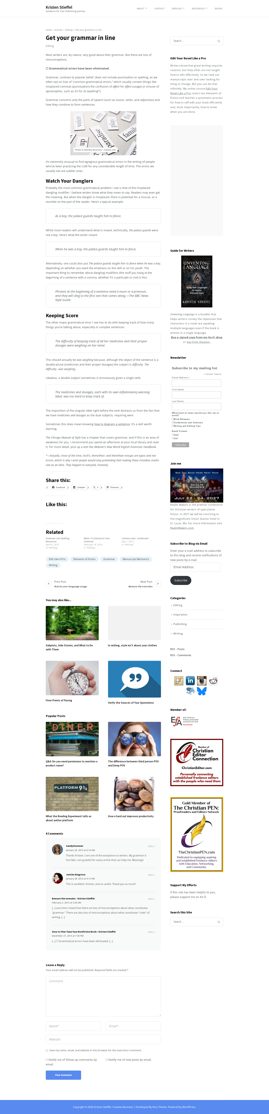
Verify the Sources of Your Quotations (131, 702)
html (176, 435)
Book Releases (182, 419)
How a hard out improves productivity (131, 816)
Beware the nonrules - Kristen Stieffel (73, 898)
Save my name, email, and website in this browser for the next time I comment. (95, 1050)
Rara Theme (159, 1107)
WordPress (188, 1107)
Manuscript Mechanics (136, 559)
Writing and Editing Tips (187, 426)
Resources (198, 8)
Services (177, 8)
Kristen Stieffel (59, 7)
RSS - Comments (180, 655)
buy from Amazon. (198, 342)
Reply (151, 846)
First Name (178, 389)
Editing (50, 46)
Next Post (141, 584)
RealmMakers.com (182, 528)
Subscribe (180, 580)
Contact (159, 8)
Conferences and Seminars (188, 423)
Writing (53, 565)
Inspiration (180, 614)
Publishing (180, 624)
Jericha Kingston (75, 874)
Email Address (181, 377)
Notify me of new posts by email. (130, 1060)
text (176, 438)
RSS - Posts (177, 649)
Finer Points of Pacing (59, 700)
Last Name (178, 401)
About (140, 8)
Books (218, 8)
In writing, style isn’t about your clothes (132, 645)
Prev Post (70, 584)
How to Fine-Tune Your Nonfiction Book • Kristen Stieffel (84, 931)
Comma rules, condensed (135, 538)
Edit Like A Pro (57, 559)
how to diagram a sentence (112, 424)
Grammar (109, 559)
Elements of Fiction (84, 559)
